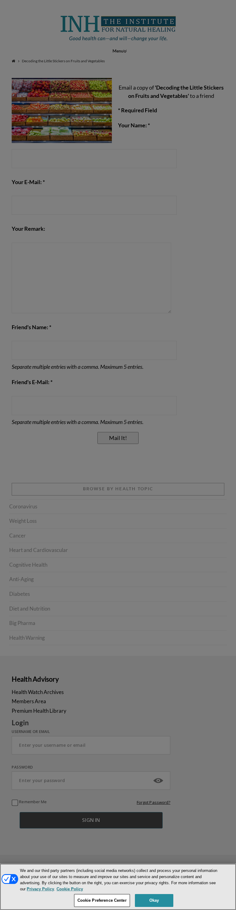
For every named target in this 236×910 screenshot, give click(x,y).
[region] (118, 887)
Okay (154, 900)
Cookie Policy (70, 889)
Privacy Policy (40, 889)
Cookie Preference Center (102, 900)
